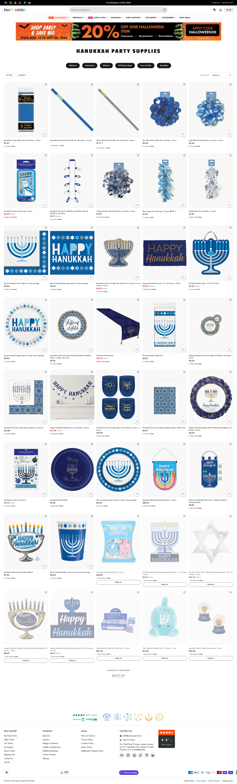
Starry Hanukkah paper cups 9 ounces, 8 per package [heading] (70, 572)
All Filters (9, 75)
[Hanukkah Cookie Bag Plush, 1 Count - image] (118, 541)
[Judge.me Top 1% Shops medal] (149, 717)
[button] (215, 10)
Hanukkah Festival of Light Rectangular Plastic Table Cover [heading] (164, 428)
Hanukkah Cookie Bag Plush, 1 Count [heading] (110, 572)
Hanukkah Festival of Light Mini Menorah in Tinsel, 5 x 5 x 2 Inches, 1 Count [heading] (118, 284)
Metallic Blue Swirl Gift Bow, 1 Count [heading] (202, 211)
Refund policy (189, 781)
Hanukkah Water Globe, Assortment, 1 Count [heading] (205, 648)
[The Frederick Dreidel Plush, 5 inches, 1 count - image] (165, 617)
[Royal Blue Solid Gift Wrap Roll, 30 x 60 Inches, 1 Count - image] (72, 110)
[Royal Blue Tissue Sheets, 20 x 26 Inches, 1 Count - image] (26, 110)
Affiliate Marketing (50, 751)
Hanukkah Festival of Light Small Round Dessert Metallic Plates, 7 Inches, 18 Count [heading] (70, 356)
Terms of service (214, 781)
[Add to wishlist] (46, 85)
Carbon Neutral (49, 754)
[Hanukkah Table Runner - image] (118, 325)
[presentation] (26, 140)
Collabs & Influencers (51, 747)
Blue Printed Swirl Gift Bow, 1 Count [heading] (156, 211)
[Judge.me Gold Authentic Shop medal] (138, 717)
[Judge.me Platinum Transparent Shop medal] (128, 717)
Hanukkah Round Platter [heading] (59, 500)
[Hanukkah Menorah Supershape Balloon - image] (26, 541)
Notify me (118, 582)
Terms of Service (88, 735)
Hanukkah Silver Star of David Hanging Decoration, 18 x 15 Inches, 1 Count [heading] (210, 573)
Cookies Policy (87, 743)
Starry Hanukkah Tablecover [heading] (153, 355)
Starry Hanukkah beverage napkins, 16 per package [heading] (69, 283)
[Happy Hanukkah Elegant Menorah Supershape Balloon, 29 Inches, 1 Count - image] (26, 617)
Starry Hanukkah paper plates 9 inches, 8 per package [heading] (116, 500)
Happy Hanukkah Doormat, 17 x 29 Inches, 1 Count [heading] (161, 283)
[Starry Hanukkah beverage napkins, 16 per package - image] (72, 253)
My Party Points (10, 735)
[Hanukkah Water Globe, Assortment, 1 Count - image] (211, 617)
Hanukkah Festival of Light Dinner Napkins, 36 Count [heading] (23, 428)
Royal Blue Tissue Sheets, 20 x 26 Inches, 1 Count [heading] (22, 140)
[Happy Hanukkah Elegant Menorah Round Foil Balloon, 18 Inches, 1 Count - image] (211, 397)
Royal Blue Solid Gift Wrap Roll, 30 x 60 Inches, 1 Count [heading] (70, 140)
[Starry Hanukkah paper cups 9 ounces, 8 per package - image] (72, 541)
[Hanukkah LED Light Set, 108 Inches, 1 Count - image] (118, 617)
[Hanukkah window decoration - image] (26, 469)
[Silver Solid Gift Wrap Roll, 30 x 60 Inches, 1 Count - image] (118, 110)
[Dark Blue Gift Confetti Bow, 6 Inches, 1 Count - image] (165, 110)
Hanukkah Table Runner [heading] (105, 355)
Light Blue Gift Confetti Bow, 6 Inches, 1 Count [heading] (206, 140)
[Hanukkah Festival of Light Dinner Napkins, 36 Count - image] (26, 397)
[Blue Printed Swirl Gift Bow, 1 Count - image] (165, 180)
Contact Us (8, 758)
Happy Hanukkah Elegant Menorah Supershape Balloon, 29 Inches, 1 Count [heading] (25, 649)
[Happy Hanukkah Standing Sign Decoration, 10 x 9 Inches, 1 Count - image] (72, 617)
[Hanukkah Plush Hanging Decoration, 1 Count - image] (165, 469)
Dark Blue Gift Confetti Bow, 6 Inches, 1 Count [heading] (160, 140)
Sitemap (46, 758)
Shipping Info (9, 754)
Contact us (215, 2)
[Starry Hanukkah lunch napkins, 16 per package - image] (26, 253)
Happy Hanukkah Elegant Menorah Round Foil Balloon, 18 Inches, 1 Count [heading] (210, 429)
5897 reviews (166, 745)
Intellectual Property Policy (92, 751)
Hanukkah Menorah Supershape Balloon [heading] (18, 572)
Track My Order (227, 2)
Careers (46, 739)
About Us (46, 735)
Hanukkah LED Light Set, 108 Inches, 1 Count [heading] (113, 648)
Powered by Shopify (27, 781)
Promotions (8, 747)
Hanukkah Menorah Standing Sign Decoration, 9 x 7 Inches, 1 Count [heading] (165, 573)
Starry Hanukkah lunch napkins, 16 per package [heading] (21, 283)
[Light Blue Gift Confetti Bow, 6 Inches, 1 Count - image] (211, 110)
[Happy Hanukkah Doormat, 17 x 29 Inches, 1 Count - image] (165, 253)
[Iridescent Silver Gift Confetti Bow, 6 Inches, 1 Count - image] (118, 180)
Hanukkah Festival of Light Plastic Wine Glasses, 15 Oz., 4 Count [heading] (118, 429)
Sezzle (7, 762)
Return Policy (9, 751)
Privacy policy (201, 781)
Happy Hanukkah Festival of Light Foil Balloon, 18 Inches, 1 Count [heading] (210, 356)
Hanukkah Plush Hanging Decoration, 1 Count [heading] (159, 500)
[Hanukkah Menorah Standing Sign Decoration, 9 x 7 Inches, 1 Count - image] (165, 541)
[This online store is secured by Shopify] (64, 772)
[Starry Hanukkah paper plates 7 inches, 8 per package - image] (26, 325)
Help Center (9, 739)
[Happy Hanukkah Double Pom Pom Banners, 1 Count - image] (72, 397)
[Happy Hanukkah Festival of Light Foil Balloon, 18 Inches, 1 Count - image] (211, 325)
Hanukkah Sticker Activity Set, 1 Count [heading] (18, 211)
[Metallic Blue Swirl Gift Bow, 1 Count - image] (211, 180)
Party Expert (15, 781)
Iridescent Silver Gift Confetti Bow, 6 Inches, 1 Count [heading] (115, 211)
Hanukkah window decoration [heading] (15, 500)
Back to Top (118, 675)
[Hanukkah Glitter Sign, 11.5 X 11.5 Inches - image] (211, 253)
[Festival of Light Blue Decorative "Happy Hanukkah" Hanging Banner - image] (211, 469)
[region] (118, 2)
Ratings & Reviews (50, 743)
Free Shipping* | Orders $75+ (118, 2)
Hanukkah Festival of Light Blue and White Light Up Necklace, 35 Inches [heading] (69, 212)
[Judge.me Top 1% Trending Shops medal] (159, 717)
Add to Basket (44, 134)
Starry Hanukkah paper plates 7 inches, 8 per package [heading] (24, 355)
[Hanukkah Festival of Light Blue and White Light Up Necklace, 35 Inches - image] (72, 180)
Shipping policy (227, 781)
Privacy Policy (87, 739)
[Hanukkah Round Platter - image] (72, 469)
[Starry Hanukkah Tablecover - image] (165, 325)
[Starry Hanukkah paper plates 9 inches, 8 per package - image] (118, 469)
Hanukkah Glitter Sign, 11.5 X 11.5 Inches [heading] (204, 283)
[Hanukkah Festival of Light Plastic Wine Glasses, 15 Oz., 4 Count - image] (118, 397)
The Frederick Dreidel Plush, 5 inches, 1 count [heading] (159, 648)
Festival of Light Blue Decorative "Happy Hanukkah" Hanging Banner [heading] (208, 501)
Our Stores (8, 743)
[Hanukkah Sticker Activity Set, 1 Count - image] (26, 180)
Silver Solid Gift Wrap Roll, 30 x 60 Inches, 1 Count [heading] (115, 140)
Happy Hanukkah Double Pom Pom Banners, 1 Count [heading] (69, 428)
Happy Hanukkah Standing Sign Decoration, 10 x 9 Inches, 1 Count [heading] (71, 649)
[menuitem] (22, 735)
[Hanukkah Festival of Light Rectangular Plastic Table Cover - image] (165, 397)
